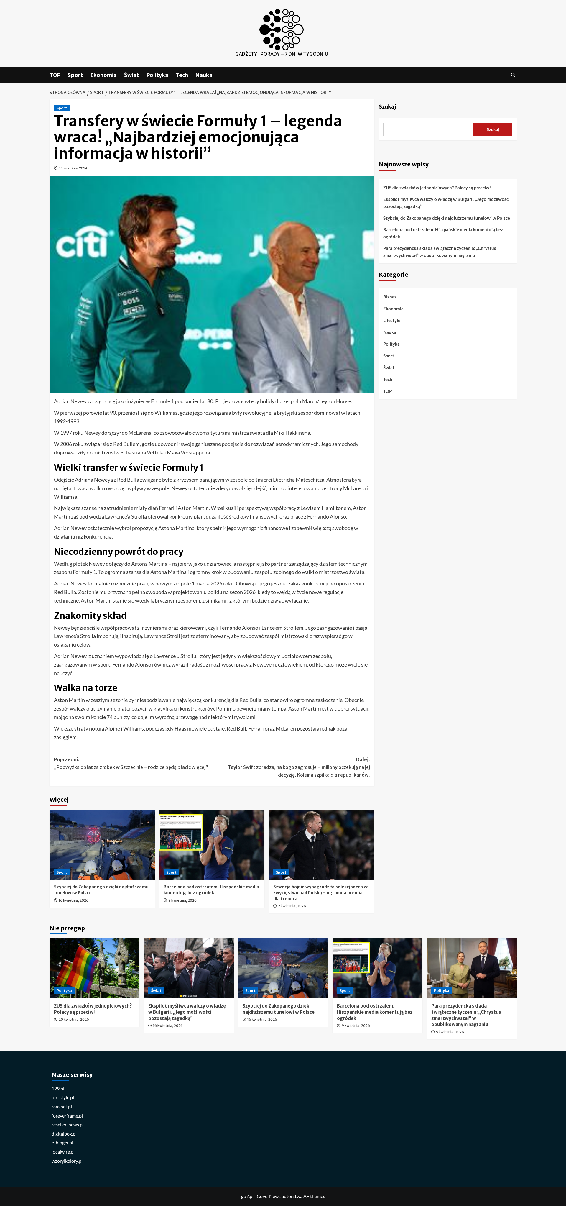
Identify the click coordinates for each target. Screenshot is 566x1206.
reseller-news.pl (68, 1124)
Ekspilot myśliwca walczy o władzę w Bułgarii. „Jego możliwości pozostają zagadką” (446, 202)
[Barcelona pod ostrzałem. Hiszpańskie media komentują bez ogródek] (211, 845)
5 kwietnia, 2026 (450, 1032)
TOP (55, 75)
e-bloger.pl (62, 1142)
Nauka (204, 75)
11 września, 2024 (73, 168)
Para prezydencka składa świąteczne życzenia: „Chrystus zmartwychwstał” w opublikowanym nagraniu (439, 251)
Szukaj (387, 107)
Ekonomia (104, 75)
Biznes (389, 296)
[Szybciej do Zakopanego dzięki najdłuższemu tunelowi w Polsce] (102, 845)
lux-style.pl (63, 1097)
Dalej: (299, 767)
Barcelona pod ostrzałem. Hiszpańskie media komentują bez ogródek (211, 889)
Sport (75, 75)
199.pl (58, 1088)
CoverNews (269, 1196)
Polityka (157, 75)
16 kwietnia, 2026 (73, 900)
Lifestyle (391, 320)
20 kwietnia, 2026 (74, 1019)
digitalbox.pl (64, 1133)
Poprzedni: (131, 763)
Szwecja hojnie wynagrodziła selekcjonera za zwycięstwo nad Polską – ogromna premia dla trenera (321, 892)
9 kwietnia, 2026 (182, 900)
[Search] (513, 75)
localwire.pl (63, 1151)
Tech (182, 75)
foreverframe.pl (67, 1115)
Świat (131, 75)
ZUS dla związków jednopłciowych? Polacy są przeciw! (437, 187)
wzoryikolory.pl (67, 1161)
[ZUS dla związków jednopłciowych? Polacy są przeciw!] (94, 968)
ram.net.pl (62, 1106)
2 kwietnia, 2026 (292, 906)
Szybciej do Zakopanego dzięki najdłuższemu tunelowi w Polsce (446, 218)
